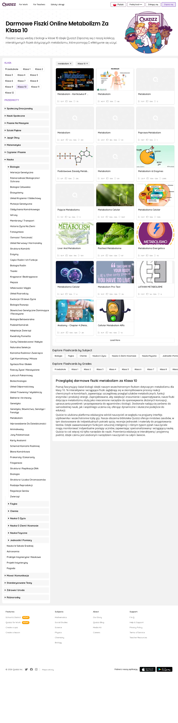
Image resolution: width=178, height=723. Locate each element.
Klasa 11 (35, 86)
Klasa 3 (9, 75)
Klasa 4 (21, 75)
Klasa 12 (9, 92)
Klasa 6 (9, 80)
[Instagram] (36, 669)
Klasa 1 (26, 69)
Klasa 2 (39, 69)
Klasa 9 (9, 86)
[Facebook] (31, 669)
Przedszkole (11, 69)
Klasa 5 (34, 75)
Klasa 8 (34, 80)
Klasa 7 (21, 80)
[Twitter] (26, 669)
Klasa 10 (22, 86)
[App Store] (147, 669)
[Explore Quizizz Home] (9, 4)
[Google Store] (164, 669)
